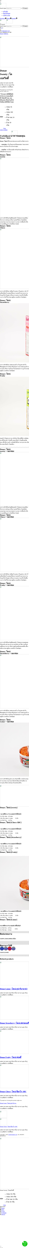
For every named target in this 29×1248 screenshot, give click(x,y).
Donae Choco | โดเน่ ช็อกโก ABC (13, 1091)
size (1, 117)
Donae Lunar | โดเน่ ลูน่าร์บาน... (8, 1103)
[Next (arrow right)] (2, 1247)
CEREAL (5, 33)
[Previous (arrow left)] (0, 1247)
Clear (4, 128)
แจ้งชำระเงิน (6, 15)
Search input (3, 8)
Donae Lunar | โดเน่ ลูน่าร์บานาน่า (13, 989)
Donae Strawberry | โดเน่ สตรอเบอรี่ (14, 1023)
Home (1, 33)
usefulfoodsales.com (12, 1134)
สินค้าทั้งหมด (6, 13)
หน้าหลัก (5, 11)
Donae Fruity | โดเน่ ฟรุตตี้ (10, 1057)
